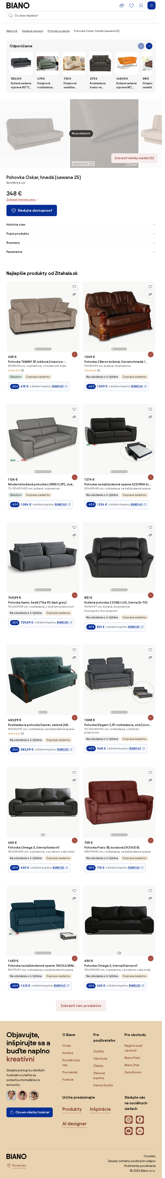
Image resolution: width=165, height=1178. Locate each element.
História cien (15, 224)
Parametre (14, 251)
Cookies (150, 1156)
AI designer (74, 1123)
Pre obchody (135, 1035)
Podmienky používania (140, 1165)
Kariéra (67, 1053)
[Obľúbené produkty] (131, 5)
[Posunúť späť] (141, 46)
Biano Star (132, 1065)
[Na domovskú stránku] (18, 5)
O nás (66, 1045)
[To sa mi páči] (74, 286)
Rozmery (13, 242)
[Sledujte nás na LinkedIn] (140, 1131)
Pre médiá (69, 1072)
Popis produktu (17, 233)
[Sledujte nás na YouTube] (129, 1131)
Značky (98, 1051)
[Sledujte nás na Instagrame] (129, 1120)
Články (98, 1066)
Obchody (100, 1058)
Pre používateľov (104, 1037)
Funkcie (68, 1079)
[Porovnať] (74, 294)
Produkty (72, 1109)
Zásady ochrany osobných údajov (132, 1161)
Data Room (133, 1072)
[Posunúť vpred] (149, 46)
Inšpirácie (100, 1109)
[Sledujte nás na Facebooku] (140, 1120)
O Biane (68, 1035)
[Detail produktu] (74, 354)
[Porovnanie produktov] (122, 5)
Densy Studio (103, 1085)
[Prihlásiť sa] (141, 5)
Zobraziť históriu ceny (21, 199)
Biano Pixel (132, 1057)
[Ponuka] (151, 5)
